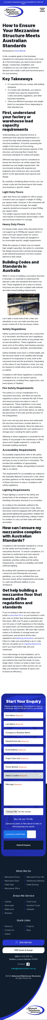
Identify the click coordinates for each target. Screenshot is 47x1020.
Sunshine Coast (33, 905)
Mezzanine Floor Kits (35, 877)
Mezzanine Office (12, 888)
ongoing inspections (32, 644)
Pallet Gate (9, 884)
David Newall (19, 51)
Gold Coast (31, 902)
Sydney (8, 902)
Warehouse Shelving (35, 881)
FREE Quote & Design (23, 950)
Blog (28, 930)
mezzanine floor (16, 615)
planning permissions (25, 638)
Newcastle (9, 905)
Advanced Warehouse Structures (26, 976)
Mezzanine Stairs (12, 881)
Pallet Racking (32, 884)
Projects (30, 926)
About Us (9, 926)
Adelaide (30, 909)
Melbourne (9, 909)
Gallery (8, 934)
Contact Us (9, 930)
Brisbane (8, 913)
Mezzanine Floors (12, 877)
